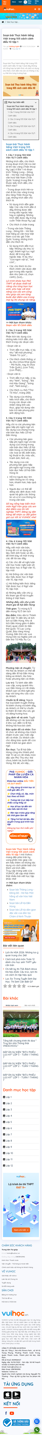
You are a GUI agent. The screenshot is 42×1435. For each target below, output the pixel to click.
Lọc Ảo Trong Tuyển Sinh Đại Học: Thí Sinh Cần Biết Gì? (20, 980)
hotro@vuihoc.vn (13, 1253)
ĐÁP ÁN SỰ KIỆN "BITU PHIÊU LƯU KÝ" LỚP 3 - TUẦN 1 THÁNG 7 (20, 1055)
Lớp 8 (9, 1140)
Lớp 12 (9, 1165)
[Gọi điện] (37, 1430)
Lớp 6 (9, 1128)
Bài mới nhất (30, 1005)
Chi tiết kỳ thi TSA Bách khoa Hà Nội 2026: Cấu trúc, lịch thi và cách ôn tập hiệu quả (21, 971)
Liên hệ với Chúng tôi (10, 1279)
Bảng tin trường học (9, 1295)
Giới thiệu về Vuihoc (9, 1276)
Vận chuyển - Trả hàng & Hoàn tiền (15, 1264)
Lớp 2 (9, 1103)
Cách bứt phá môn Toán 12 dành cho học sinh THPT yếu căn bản (20, 962)
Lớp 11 (9, 1159)
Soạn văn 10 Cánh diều (19, 325)
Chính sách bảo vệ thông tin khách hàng (17, 1267)
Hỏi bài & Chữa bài (9, 1302)
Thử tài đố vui (7, 1298)
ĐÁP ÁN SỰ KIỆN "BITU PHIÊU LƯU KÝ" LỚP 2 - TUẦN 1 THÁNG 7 (20, 1066)
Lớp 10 (17, 49)
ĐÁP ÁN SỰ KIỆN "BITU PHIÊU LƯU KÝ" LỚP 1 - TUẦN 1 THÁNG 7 (20, 1077)
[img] (21, 16)
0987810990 (20, 1257)
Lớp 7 (9, 1134)
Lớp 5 (9, 1121)
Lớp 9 (9, 1146)
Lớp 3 (9, 1109)
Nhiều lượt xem (12, 1005)
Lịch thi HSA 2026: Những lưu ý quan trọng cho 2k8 (21, 954)
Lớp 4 (9, 1115)
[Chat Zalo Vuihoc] (37, 1421)
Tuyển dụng (6, 1283)
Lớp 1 (9, 1097)
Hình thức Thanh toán (10, 1260)
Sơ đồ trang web (8, 1286)
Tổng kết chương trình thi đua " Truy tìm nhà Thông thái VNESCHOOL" (20, 1043)
